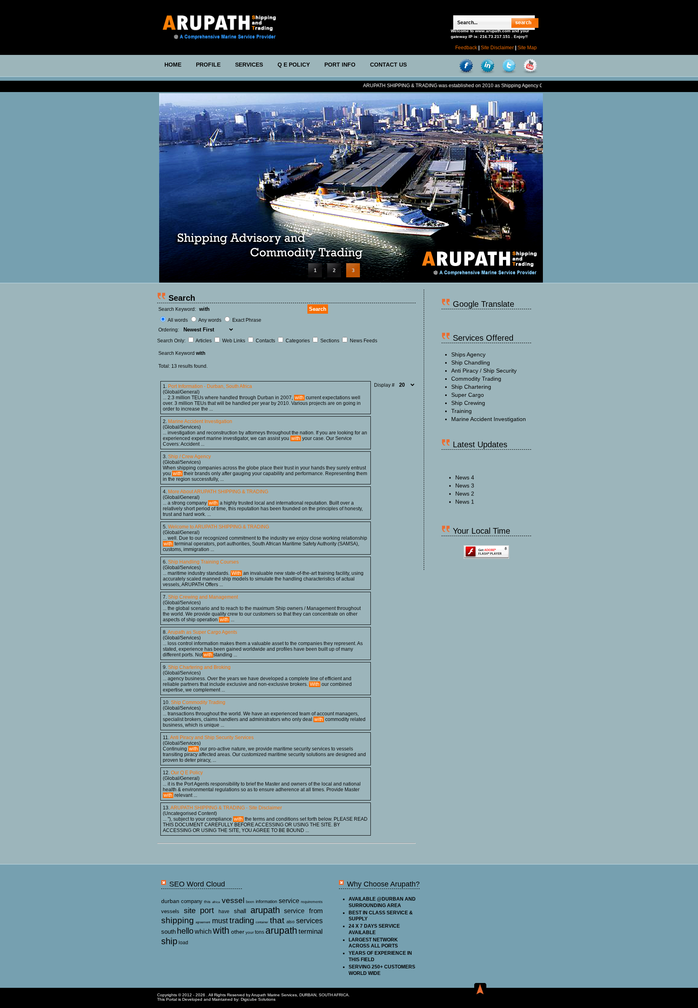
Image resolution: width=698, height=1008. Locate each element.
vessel (233, 900)
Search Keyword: (177, 309)
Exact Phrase (246, 320)
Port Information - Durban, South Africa (210, 386)
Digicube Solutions (258, 999)
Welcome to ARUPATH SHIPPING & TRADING (218, 527)
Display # (385, 385)
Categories (298, 341)
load (183, 942)
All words (178, 320)
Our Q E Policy (187, 772)
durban (170, 901)
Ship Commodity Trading (198, 702)
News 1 (464, 488)
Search (317, 309)
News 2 (464, 480)
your (250, 932)
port (207, 910)
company (191, 901)
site (190, 910)
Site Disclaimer (497, 47)
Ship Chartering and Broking (199, 667)
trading (241, 920)
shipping (177, 920)
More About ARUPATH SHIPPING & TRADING (218, 492)
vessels (170, 911)
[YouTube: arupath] (530, 66)
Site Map (527, 47)
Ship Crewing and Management (203, 597)
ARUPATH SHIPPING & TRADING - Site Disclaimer (226, 808)
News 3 (464, 472)
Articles (204, 341)
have (224, 911)
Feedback (466, 47)
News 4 (464, 464)
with (221, 930)
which (203, 931)
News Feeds (363, 341)
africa (216, 902)
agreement (203, 922)
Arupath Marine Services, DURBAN (283, 995)
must (220, 921)
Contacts (266, 341)
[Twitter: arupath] (509, 66)
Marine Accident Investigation (200, 421)
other (237, 931)
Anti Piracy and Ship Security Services (212, 737)
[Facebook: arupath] (466, 66)
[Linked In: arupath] (487, 66)
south (168, 931)
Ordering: (169, 330)
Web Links (234, 341)
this (207, 901)
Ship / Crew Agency (189, 456)
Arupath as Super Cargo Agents (202, 632)
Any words (209, 320)
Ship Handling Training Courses (203, 562)
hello (185, 930)
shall (240, 910)
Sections (330, 341)
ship (169, 941)
